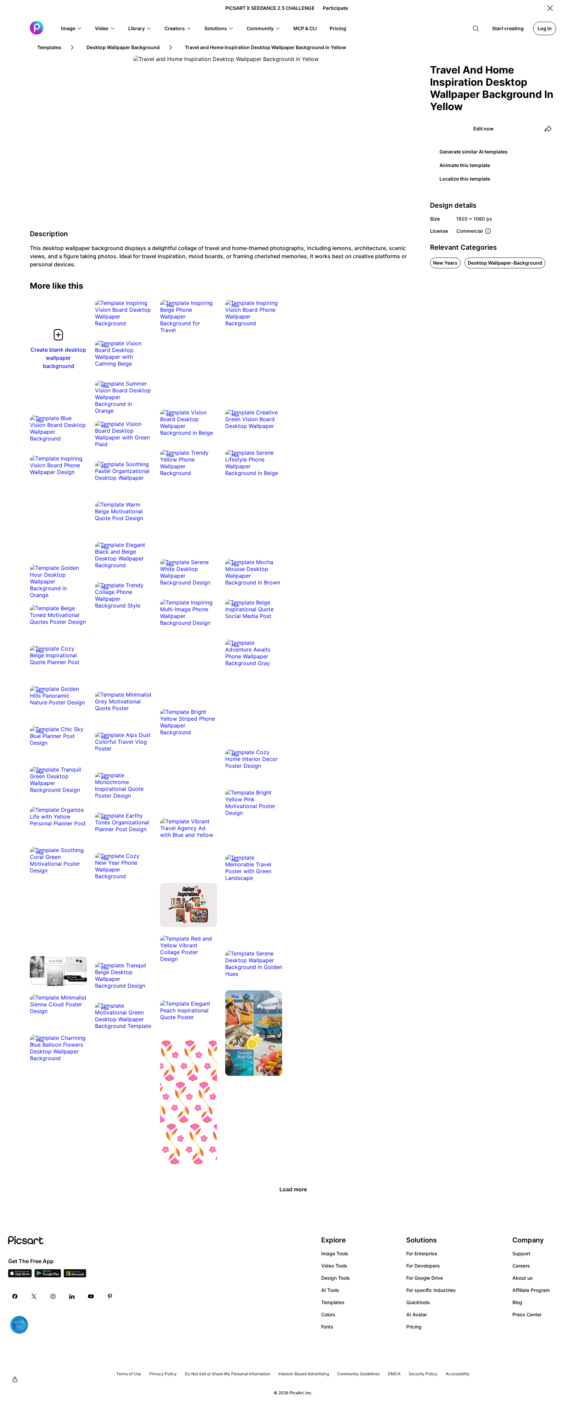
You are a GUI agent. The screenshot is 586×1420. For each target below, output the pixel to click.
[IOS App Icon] (20, 1275)
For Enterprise (421, 1253)
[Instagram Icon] (53, 1296)
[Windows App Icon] (75, 1275)
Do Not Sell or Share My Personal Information (227, 1373)
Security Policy (423, 1373)
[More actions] (141, 316)
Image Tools (334, 1253)
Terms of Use (128, 1373)
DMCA (394, 1373)
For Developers (423, 1266)
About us (522, 1278)
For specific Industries (431, 1290)
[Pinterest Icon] (110, 1296)
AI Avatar (416, 1314)
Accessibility (458, 1373)
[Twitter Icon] (34, 1296)
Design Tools (335, 1278)
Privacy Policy (163, 1373)
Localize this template (465, 179)
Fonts (327, 1327)
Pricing (414, 1327)
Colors (328, 1314)
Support (521, 1253)
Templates (333, 1302)
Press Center (527, 1314)
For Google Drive (424, 1278)
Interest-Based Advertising (303, 1373)
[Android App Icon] (48, 1275)
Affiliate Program (531, 1290)
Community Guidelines (358, 1373)
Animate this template (465, 165)
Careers (521, 1266)
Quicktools (418, 1302)
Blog (517, 1302)
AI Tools (330, 1290)
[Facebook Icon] (15, 1296)
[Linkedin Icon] (72, 1296)
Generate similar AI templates (474, 152)
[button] (71, 28)
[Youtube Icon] (91, 1296)
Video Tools (334, 1266)
